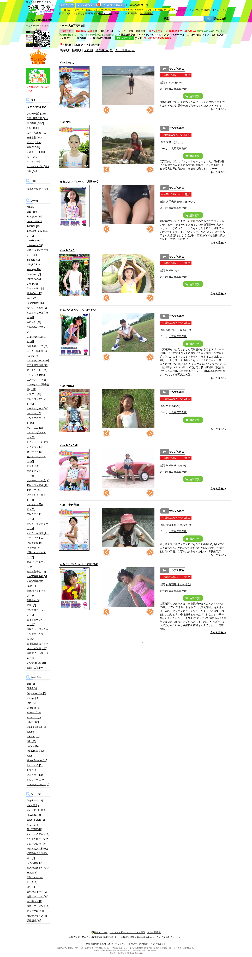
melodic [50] (33, 259)
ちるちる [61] (34, 322)
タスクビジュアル (214, 34)
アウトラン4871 (147, 34)
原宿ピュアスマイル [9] (36, 564)
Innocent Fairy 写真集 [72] (37, 233)
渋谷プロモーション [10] (36, 612)
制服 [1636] (33, 128)
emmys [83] (33, 698)
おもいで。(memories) (171, 34)
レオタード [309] (36, 152)
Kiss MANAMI (68, 445)
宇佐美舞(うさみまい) (178, 525)
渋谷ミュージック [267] (35, 622)
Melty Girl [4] (33, 805)
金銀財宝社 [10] (35, 667)
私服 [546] (32, 171)
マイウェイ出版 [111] (38, 533)
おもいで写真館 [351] (38, 307)
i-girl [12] (31, 702)
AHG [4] (31, 207)
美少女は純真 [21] (36, 662)
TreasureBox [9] (35, 288)
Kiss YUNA (67, 386)
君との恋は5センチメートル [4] (38, 870)
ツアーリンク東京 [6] (38, 480)
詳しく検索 (220, 18)
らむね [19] (33, 355)
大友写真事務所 (178, 88)
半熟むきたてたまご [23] (36, 555)
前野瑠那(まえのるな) (178, 584)
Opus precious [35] (37, 726)
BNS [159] (32, 211)
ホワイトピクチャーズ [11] (37, 526)
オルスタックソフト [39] (36, 401)
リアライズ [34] (35, 538)
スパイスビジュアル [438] (36, 435)
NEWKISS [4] (34, 814)
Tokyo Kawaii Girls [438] (34, 281)
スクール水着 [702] (37, 132)
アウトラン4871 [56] (38, 360)
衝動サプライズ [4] (37, 915)
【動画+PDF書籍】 (102, 38)
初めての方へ (105, 13)
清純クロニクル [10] (37, 896)
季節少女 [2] (33, 600)
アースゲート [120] (37, 370)
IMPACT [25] (33, 226)
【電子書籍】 (81, 38)
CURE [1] (32, 688)
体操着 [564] (33, 147)
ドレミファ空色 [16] (37, 485)
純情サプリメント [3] (38, 906)
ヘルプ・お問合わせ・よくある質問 (127, 932)
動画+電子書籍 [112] (38, 118)
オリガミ (66, 38)
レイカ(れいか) (174, 82)
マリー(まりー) (174, 142)
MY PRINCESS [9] (36, 810)
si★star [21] (33, 736)
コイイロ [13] (34, 413)
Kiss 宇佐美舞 (69, 505)
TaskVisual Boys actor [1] (35, 753)
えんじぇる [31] (35, 765)
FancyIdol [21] (34, 216)
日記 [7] (31, 886)
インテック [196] (36, 374)
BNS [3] (31, 683)
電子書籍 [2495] (35, 123)
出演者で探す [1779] (38, 189)
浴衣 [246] (32, 156)
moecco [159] (34, 712)
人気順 (88, 50)
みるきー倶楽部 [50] (37, 350)
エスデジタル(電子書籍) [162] (38, 387)
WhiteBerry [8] (34, 293)
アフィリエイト (158, 943)
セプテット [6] (34, 451)
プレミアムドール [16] (35, 516)
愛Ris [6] (31, 605)
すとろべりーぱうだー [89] (37, 315)
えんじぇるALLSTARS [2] (34, 827)
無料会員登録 (146, 13)
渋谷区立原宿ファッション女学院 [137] (37, 646)
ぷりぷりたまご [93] (37, 346)
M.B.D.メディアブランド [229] (37, 252)
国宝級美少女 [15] (36, 571)
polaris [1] (32, 731)
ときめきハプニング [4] (36, 329)
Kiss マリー (67, 122)
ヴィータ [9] (33, 547)
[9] (37, 576)
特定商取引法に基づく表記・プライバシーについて (111, 943)
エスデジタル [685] (37, 379)
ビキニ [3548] (34, 142)
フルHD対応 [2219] (37, 113)
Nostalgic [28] (34, 269)
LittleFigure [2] (34, 240)
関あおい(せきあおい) (178, 330)
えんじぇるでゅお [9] (38, 834)
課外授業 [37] (34, 920)
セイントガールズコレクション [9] (37, 444)
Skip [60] (31, 741)
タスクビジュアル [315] (35, 473)
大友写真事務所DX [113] (35, 583)
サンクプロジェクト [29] (36, 420)
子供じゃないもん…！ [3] (35, 879)
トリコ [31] (33, 770)
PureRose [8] (34, 274)
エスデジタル (194, 34)
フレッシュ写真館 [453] (35, 507)
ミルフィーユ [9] (35, 779)
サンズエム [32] (35, 427)
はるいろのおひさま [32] (36, 339)
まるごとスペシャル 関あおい (78, 310)
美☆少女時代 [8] (35, 910)
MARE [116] (33, 707)
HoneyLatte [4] (35, 221)
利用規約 (143, 943)
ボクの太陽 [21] (35, 862)
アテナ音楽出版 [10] (37, 365)
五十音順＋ (123, 50)
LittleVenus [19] (35, 245)
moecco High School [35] (34, 719)
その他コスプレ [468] (38, 166)
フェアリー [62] (35, 774)
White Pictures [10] (37, 760)
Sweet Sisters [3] (36, 819)
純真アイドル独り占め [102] (37, 655)
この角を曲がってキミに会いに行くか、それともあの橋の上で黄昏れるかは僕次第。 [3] (37, 848)
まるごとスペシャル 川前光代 (79, 181)
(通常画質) (194, 96)
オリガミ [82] (34, 394)
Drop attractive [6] (36, 693)
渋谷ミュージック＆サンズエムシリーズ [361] (37, 633)
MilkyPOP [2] (33, 264)
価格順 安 (102, 50)
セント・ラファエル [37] (36, 459)
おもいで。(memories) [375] (36, 300)
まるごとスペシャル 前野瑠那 (79, 564)
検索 (166, 18)
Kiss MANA (67, 250)
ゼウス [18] (33, 466)
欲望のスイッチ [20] (37, 891)
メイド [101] (33, 161)
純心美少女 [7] (34, 901)
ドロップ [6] (33, 490)
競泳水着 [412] (34, 137)
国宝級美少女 (128, 34)
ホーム (29, 20)
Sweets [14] (33, 746)
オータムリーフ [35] (37, 408)
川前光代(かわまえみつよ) (181, 201)
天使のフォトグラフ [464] (36, 593)
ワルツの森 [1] (34, 542)
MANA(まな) (173, 270)
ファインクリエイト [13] (36, 497)
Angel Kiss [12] (35, 800)
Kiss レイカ (67, 62)
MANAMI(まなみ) (176, 465)
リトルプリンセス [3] (38, 784)
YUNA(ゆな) (173, 406)
